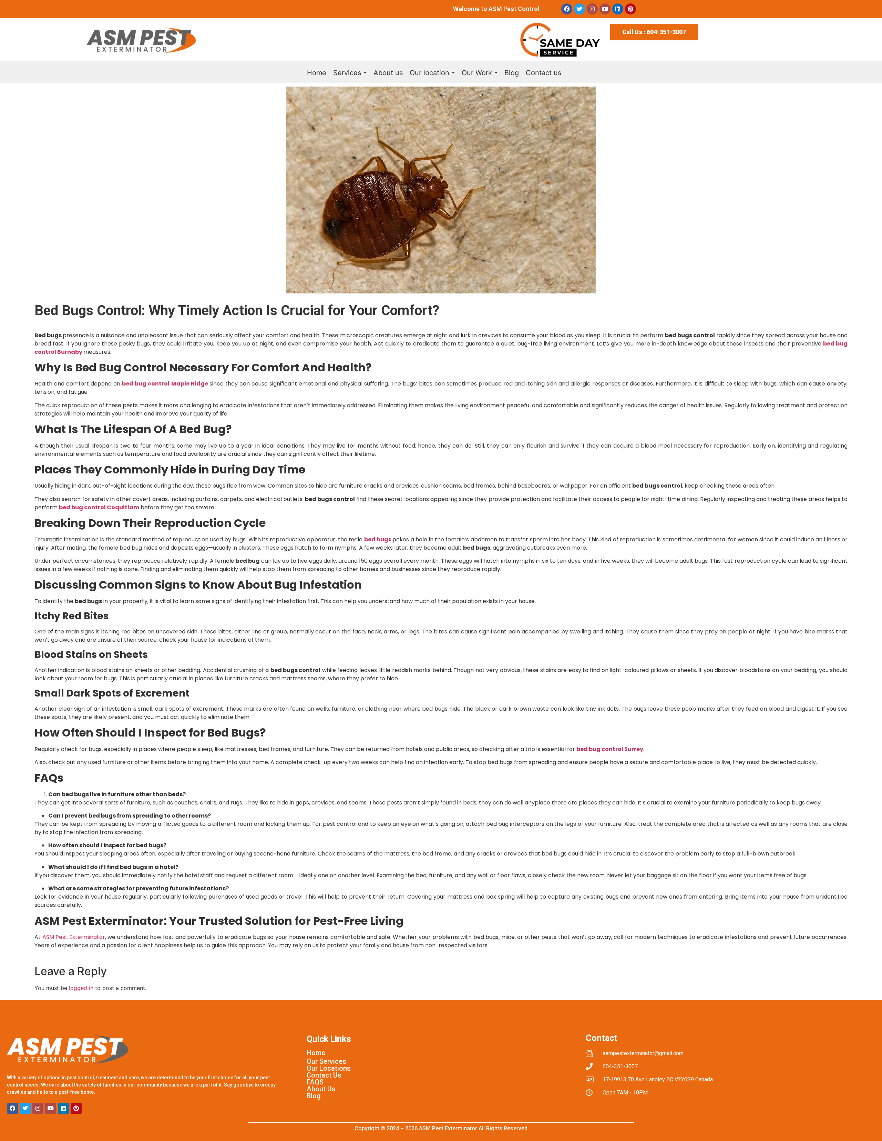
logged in (81, 987)
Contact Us (324, 1075)
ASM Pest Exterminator (73, 937)
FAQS (315, 1082)
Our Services (326, 1061)
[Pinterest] (630, 8)
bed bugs (377, 539)
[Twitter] (579, 8)
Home (316, 1053)
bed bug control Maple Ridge (165, 384)
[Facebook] (566, 8)
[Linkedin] (617, 8)
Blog (314, 1096)
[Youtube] (605, 8)
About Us (321, 1089)
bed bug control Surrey (609, 749)
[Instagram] (592, 8)
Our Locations (329, 1068)
